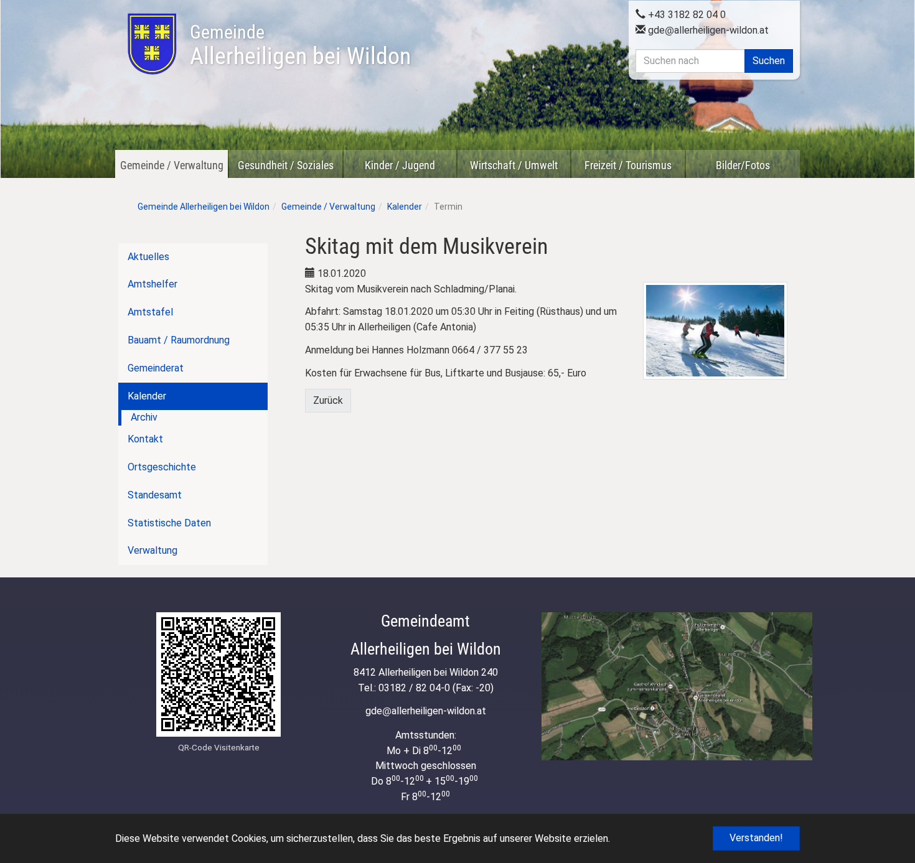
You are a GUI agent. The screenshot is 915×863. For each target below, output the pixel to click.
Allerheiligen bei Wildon (300, 45)
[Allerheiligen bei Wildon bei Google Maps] (677, 686)
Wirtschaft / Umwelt (514, 165)
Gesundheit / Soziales (286, 165)
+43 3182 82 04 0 (685, 15)
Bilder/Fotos (743, 165)
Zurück (328, 400)
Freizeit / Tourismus (628, 165)
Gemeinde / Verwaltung (171, 165)
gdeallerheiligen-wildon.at (707, 30)
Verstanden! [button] (756, 838)
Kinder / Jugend (400, 165)
